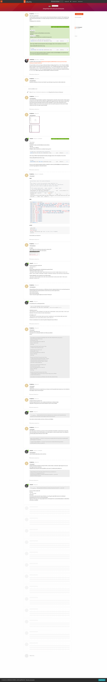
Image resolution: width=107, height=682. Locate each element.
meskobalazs (33, 80)
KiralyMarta (33, 115)
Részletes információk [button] (30, 679)
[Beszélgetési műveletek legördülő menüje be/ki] (82, 14)
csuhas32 (32, 176)
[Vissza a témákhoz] (1, 1)
